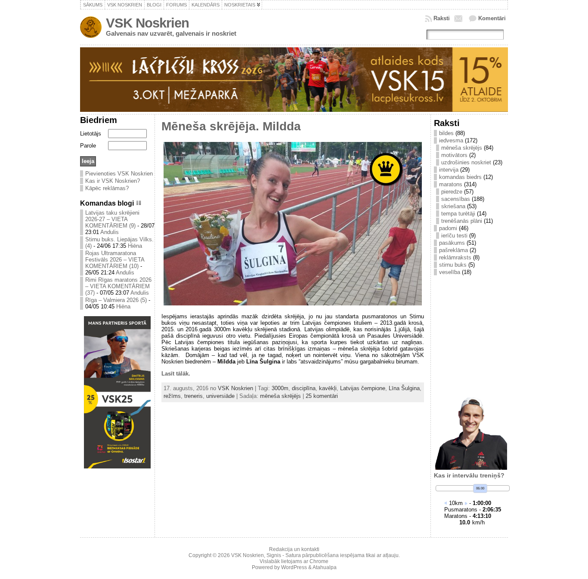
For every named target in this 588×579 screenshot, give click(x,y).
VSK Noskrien (147, 23)
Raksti (441, 18)
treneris (193, 396)
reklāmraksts (455, 257)
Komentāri (492, 18)
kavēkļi (328, 388)
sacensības (455, 199)
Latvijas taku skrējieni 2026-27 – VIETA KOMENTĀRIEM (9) (112, 219)
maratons (450, 184)
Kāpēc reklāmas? (107, 188)
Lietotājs (90, 133)
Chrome (318, 561)
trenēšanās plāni (461, 221)
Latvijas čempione (362, 388)
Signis (273, 555)
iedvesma (451, 140)
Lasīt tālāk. (175, 373)
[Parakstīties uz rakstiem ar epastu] (459, 18)
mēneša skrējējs (280, 396)
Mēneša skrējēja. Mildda (231, 126)
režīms (172, 396)
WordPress (294, 567)
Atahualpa (325, 567)
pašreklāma (453, 250)
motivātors (454, 155)
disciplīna (304, 388)
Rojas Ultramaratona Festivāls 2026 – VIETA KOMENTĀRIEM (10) (114, 259)
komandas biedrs (460, 177)
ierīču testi (454, 235)
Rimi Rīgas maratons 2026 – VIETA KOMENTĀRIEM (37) (118, 286)
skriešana (453, 206)
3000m (280, 388)
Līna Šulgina (404, 388)
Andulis (109, 232)
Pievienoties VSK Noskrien (119, 173)
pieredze (451, 191)
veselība (449, 272)
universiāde (220, 396)
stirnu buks (453, 265)
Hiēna (135, 246)
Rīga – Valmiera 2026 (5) (116, 300)
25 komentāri (322, 396)
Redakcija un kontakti (294, 549)
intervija (448, 169)
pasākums (452, 243)
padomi (448, 228)
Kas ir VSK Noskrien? (112, 181)
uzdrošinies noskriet (466, 162)
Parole (88, 145)
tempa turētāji (458, 213)
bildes (446, 133)
